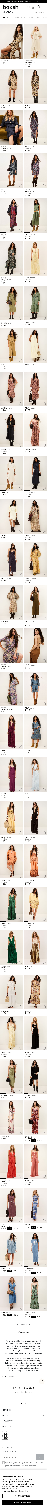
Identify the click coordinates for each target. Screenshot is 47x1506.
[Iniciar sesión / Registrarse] (33, 7)
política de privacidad (25, 1462)
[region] (23, 1488)
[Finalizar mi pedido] (38, 7)
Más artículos (23, 1332)
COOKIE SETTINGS (22, 1496)
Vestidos (6, 17)
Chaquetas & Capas (19, 17)
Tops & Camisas (34, 17)
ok (40, 1457)
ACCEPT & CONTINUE (22, 1502)
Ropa (4, 1376)
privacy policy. (23, 1491)
